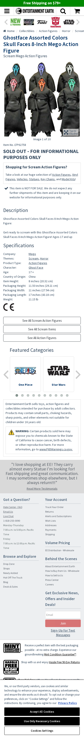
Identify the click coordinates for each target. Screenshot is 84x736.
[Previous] (5, 21)
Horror (44, 258)
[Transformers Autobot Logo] (55, 22)
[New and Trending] (15, 22)
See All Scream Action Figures (42, 321)
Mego (32, 254)
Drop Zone (8, 564)
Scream (34, 258)
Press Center (52, 579)
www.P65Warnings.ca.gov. (56, 449)
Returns (49, 511)
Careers (49, 584)
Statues (34, 179)
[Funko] (42, 22)
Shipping (50, 534)
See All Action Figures (42, 338)
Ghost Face (36, 267)
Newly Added (10, 573)
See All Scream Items (42, 329)
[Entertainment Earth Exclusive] (28, 22)
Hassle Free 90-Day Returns (64, 662)
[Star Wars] (69, 22)
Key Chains (48, 179)
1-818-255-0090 (11, 520)
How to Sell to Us (54, 575)
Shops (6, 568)
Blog (5, 582)
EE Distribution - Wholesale (59, 550)
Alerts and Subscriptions (58, 516)
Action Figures (61, 175)
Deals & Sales (10, 586)
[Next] (78, 21)
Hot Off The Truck (12, 577)
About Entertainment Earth (60, 566)
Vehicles (22, 179)
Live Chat (8, 516)
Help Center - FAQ (12, 507)
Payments (50, 529)
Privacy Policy (67, 703)
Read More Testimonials (42, 489)
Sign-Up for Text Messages (63, 632)
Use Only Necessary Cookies (42, 721)
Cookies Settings (42, 731)
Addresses (50, 525)
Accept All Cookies (42, 712)
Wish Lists (50, 520)
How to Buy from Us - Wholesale (62, 570)
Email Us (8, 511)
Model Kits (68, 179)
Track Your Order (54, 507)
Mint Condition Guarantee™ (60, 654)
